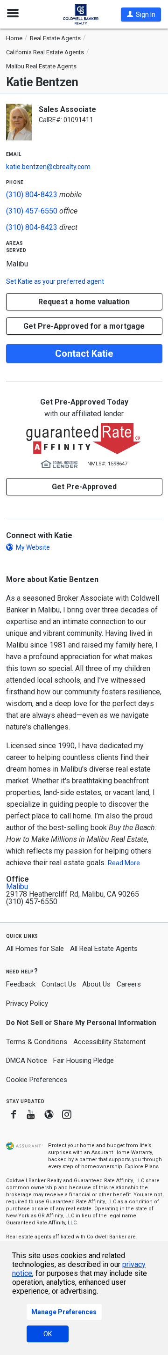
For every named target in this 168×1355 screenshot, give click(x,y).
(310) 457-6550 (31, 210)
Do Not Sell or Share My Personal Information (81, 1022)
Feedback (20, 984)
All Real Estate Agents (104, 948)
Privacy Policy (27, 1003)
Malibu (17, 887)
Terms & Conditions (36, 1042)
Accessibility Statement (109, 1042)
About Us (96, 984)
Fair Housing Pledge (83, 1060)
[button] (141, 14)
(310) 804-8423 (31, 194)
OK (47, 1334)
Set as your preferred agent (55, 281)
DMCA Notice (26, 1060)
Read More (124, 863)
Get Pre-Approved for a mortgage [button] (84, 326)
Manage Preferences (64, 1312)
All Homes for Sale (35, 948)
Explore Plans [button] (142, 1167)
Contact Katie (84, 353)
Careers (129, 984)
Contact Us (59, 984)
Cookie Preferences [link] (36, 1079)
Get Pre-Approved (84, 486)
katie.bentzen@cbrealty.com (48, 166)
